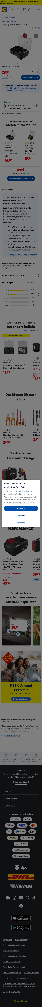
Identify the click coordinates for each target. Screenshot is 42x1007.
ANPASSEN (21, 515)
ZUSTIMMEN (21, 508)
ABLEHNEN (21, 523)
